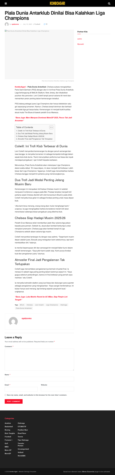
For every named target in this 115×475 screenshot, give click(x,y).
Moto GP (8, 450)
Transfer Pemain (21, 444)
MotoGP (8, 453)
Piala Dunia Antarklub (24, 308)
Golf (6, 443)
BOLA (22, 305)
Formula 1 (8, 440)
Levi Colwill (39, 305)
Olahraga (64, 305)
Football (37, 24)
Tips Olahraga (23, 440)
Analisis (8, 423)
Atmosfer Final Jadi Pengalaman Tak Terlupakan (35, 139)
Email (7, 385)
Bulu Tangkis (10, 433)
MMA (7, 447)
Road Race (22, 433)
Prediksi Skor (23, 430)
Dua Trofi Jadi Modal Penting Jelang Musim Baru (35, 133)
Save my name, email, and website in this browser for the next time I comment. (37, 395)
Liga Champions (52, 305)
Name (8, 374)
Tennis (20, 436)
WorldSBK (21, 456)
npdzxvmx (15, 24)
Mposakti (80, 44)
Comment (9, 346)
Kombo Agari (14, 471)
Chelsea (30, 305)
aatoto (79, 39)
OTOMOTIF (22, 426)
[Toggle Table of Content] (50, 127)
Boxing (7, 430)
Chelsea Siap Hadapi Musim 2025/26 (31, 136)
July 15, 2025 (27, 24)
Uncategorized (23, 449)
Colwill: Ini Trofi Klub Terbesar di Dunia (31, 130)
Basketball (9, 426)
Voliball (20, 452)
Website (44, 385)
